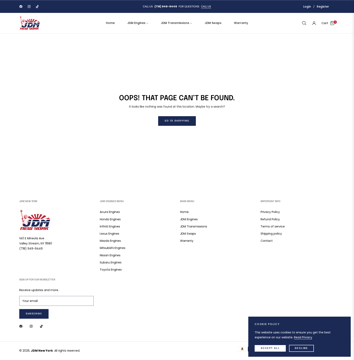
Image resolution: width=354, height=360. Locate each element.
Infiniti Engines (110, 226)
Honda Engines (110, 219)
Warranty (186, 241)
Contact (267, 241)
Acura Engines (110, 212)
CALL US (206, 6)
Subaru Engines (110, 262)
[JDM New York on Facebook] (22, 326)
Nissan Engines (110, 255)
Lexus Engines (109, 234)
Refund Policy (270, 219)
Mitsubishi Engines (112, 248)
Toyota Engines (111, 270)
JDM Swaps (188, 234)
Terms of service (273, 226)
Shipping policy (271, 234)
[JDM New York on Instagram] (32, 326)
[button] (304, 23)
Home (184, 212)
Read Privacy (303, 337)
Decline (301, 348)
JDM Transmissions (193, 226)
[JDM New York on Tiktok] (42, 326)
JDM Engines (189, 219)
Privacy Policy (270, 212)
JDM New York (42, 351)
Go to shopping (177, 121)
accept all (270, 348)
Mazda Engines (110, 241)
